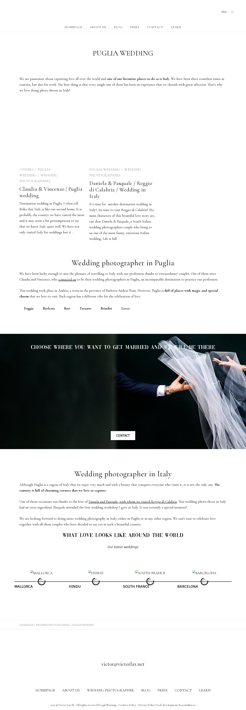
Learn (176, 27)
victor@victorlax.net (123, 664)
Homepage (73, 27)
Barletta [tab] (49, 308)
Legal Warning (107, 705)
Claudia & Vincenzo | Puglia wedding (50, 192)
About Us (98, 27)
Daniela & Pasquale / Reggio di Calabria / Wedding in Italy (120, 190)
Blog (118, 27)
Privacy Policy (146, 705)
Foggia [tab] (28, 308)
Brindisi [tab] (106, 308)
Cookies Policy (127, 705)
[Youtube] (129, 675)
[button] (11, 581)
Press (134, 27)
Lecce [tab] (125, 308)
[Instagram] (123, 675)
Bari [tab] (67, 308)
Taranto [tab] (85, 308)
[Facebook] (116, 675)
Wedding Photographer (53, 624)
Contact (155, 27)
